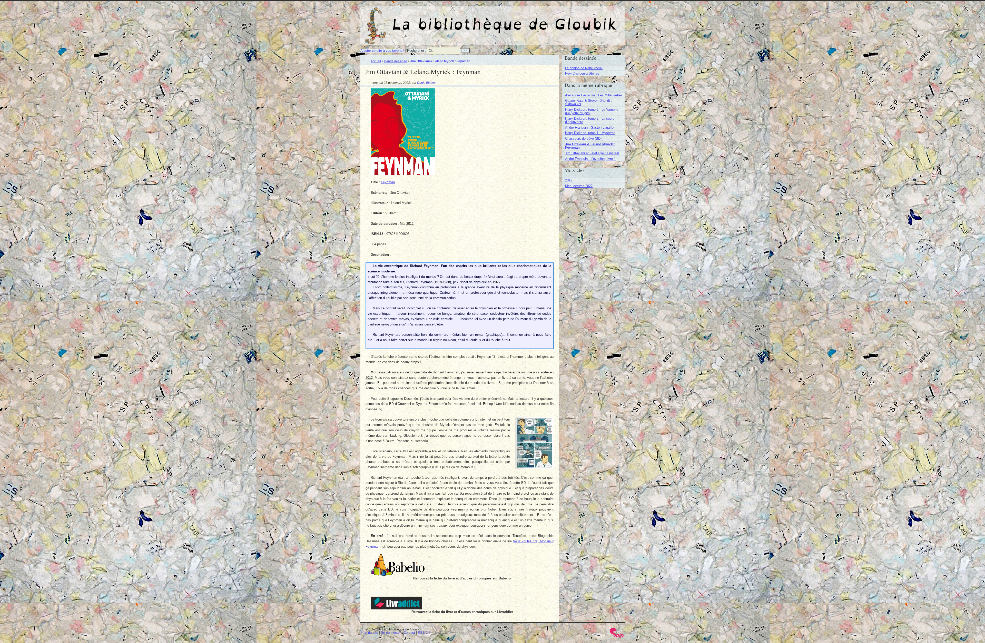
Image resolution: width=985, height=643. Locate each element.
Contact (409, 633)
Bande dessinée (395, 61)
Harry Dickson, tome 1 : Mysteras (590, 133)
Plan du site (369, 633)
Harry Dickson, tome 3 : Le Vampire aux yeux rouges (591, 111)
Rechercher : (416, 51)
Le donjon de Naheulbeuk (584, 68)
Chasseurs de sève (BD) (583, 138)
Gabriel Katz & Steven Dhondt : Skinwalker (588, 102)
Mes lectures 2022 (579, 186)
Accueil (376, 61)
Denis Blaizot (426, 82)
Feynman (388, 182)
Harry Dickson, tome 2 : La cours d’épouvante (589, 120)
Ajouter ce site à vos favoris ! (382, 51)
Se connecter (391, 633)
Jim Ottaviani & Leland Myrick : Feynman (590, 145)
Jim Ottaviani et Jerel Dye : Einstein (592, 153)
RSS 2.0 (424, 633)
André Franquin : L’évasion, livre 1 (590, 159)
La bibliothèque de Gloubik (546, 20)
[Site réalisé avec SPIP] (617, 636)
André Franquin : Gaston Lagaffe (589, 127)
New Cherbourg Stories (582, 73)
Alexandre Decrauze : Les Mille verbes (594, 95)
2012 (568, 180)
